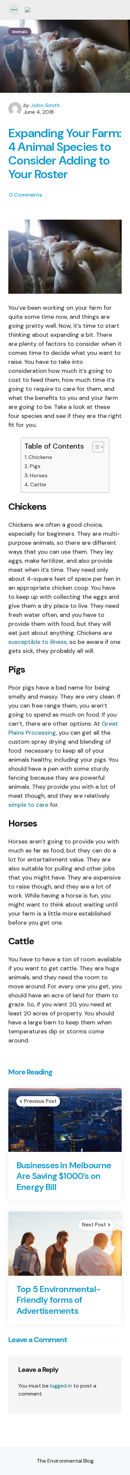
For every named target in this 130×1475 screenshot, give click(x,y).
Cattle (38, 484)
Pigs (35, 466)
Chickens (40, 457)
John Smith (45, 105)
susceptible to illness (37, 642)
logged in (61, 1385)
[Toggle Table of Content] (94, 447)
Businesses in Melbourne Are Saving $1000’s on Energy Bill (63, 1176)
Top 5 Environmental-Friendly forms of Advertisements (58, 1300)
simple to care (28, 805)
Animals (19, 31)
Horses (38, 475)
